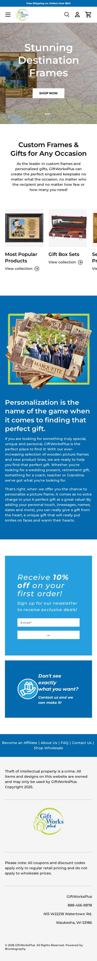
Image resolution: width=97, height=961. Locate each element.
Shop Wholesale (48, 748)
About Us (49, 743)
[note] (48, 595)
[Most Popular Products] (24, 228)
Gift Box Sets (63, 254)
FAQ (64, 743)
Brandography (15, 949)
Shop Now (48, 93)
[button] (89, 15)
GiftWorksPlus (25, 945)
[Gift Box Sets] (68, 228)
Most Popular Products (21, 257)
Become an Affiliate (19, 743)
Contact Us (82, 743)
